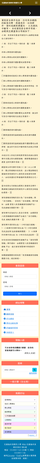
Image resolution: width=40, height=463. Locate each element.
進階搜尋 (33, 373)
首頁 (8, 309)
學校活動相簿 (12, 323)
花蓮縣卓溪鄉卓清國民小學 (12, 3)
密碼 (5, 282)
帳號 (5, 272)
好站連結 (10, 319)
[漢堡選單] (36, 2)
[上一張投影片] (10, 13)
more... (32, 435)
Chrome (11, 455)
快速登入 (10, 332)
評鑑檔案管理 (12, 328)
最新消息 (10, 314)
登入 (20, 293)
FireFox (19, 455)
